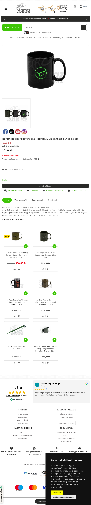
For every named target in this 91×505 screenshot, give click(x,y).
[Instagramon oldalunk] (24, 132)
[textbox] (55, 27)
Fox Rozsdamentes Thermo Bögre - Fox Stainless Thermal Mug (17, 302)
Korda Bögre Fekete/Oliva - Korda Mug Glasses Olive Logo (46, 255)
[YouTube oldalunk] (18, 132)
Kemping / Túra (26, 38)
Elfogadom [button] (57, 493)
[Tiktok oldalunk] (12, 132)
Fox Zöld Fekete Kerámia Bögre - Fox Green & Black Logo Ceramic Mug (45, 302)
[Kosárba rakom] (26, 246)
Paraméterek (37, 200)
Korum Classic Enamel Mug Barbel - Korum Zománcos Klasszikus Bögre (17, 255)
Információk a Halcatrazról (66, 432)
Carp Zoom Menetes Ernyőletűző (16, 347)
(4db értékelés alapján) (10, 146)
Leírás (7, 200)
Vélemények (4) (21, 200)
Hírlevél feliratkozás (66, 423)
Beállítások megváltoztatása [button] (63, 497)
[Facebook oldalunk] (5, 132)
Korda (4, 180)
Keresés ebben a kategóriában (40, 33)
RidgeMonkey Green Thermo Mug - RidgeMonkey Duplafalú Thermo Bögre (45, 348)
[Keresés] (83, 27)
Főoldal (12, 38)
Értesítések (52, 200)
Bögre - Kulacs (43, 38)
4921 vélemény (13, 395)
